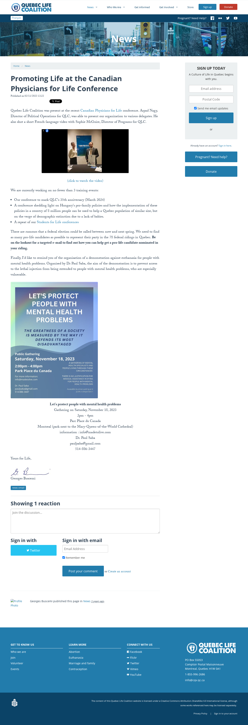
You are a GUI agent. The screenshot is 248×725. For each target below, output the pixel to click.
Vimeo (134, 669)
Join (13, 657)
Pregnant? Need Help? (192, 18)
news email (18, 487)
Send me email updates (212, 108)
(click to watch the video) (85, 181)
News (90, 7)
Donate (228, 7)
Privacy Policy (200, 713)
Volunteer (17, 663)
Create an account (119, 571)
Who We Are (114, 7)
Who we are (18, 652)
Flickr (133, 657)
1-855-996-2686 (195, 674)
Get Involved (166, 7)
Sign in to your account (225, 713)
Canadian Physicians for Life (101, 111)
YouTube (135, 674)
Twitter (35, 550)
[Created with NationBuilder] (14, 702)
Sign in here (225, 145)
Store (190, 7)
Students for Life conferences (58, 223)
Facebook (136, 652)
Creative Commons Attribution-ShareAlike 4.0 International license (194, 700)
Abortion (74, 652)
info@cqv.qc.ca (195, 680)
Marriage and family (82, 663)
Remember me (75, 558)
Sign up (207, 7)
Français (16, 17)
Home (16, 65)
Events (15, 669)
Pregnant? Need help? (211, 157)
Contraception (78, 669)
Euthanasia (76, 657)
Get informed (142, 7)
